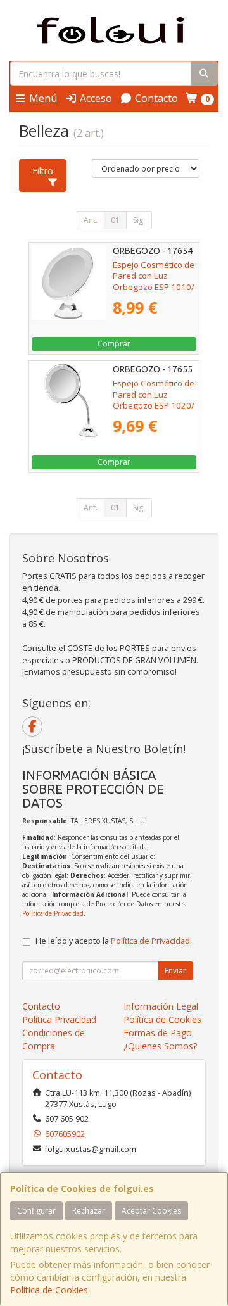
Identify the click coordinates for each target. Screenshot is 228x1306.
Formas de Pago (158, 1033)
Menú (42, 98)
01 (115, 220)
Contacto (155, 98)
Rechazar (88, 1210)
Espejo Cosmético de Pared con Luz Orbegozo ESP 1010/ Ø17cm (153, 281)
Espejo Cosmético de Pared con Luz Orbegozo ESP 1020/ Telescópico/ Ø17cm (153, 399)
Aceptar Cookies (151, 1210)
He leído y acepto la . (113, 940)
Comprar (114, 343)
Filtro (42, 171)
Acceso (94, 98)
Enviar (175, 970)
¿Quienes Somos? (160, 1046)
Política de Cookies (49, 1290)
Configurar (36, 1210)
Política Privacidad (59, 1019)
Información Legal (161, 1006)
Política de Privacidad (53, 913)
